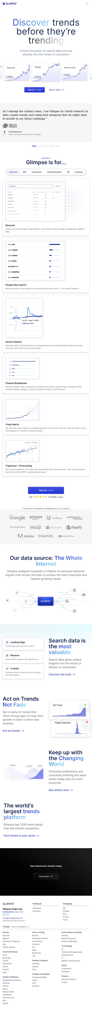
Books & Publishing (69, 941)
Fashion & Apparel (40, 960)
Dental (5, 1003)
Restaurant (7, 964)
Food (5, 955)
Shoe (34, 969)
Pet (33, 947)
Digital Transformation (71, 961)
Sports (35, 980)
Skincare (6, 935)
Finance (65, 976)
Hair (4, 944)
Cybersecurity (67, 955)
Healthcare (7, 995)
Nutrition (6, 983)
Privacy (66, 917)
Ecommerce (37, 172)
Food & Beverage (10, 952)
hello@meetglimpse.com (13, 918)
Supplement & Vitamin (12, 980)
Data (65, 914)
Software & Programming (72, 952)
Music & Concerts (69, 938)
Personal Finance (69, 979)
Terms (65, 920)
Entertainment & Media (72, 932)
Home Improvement (40, 938)
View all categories (19, 927)
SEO (24, 172)
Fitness (6, 986)
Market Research (54, 172)
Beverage (7, 958)
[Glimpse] (10, 3)
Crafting (35, 986)
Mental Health (8, 992)
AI (62, 949)
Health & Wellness (11, 977)
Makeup (6, 938)
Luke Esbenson (15, 132)
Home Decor (37, 941)
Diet (4, 1000)
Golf (34, 983)
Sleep (5, 989)
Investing (79, 172)
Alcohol (6, 969)
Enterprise (37, 908)
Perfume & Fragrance (11, 941)
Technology (67, 946)
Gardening (36, 953)
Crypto (64, 982)
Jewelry (35, 966)
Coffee (5, 961)
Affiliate (66, 911)
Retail (64, 965)
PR (68, 172)
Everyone (13, 172)
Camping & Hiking (39, 977)
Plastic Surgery (9, 947)
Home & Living (38, 932)
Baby (34, 950)
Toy (33, 956)
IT (62, 958)
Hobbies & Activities (41, 974)
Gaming (65, 935)
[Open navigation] (87, 3)
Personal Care (8, 997)
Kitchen (35, 935)
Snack (5, 966)
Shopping (65, 971)
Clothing (35, 964)
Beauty (6, 932)
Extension (37, 911)
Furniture (36, 944)
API (64, 908)
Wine (5, 972)
